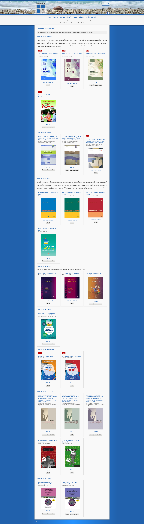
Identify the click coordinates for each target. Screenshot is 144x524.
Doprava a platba (75, 22)
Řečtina (55, 17)
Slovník (68, 17)
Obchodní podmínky (65, 22)
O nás (88, 17)
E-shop (62, 17)
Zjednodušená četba (71, 20)
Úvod (49, 17)
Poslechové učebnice (60, 20)
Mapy (89, 20)
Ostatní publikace (82, 20)
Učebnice (50, 20)
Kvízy (75, 17)
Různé (94, 20)
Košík (82, 22)
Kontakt (93, 17)
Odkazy (81, 17)
